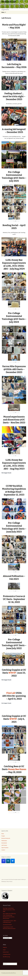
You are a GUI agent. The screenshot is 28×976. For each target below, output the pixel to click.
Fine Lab (10, 693)
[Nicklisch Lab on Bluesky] (13, 861)
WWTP (12, 672)
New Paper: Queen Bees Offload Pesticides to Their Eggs (9, 909)
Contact (3, 850)
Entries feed (6, 952)
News (2, 833)
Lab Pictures (4, 845)
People (3, 836)
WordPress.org (6, 956)
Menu (2, 12)
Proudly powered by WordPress (8, 973)
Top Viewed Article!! (7, 924)
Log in (4, 949)
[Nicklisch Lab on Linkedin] (8, 861)
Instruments (4, 843)
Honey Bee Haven (17, 769)
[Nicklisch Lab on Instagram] (3, 861)
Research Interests (5, 838)
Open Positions (4, 847)
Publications (4, 840)
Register (5, 947)
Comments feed (6, 954)
